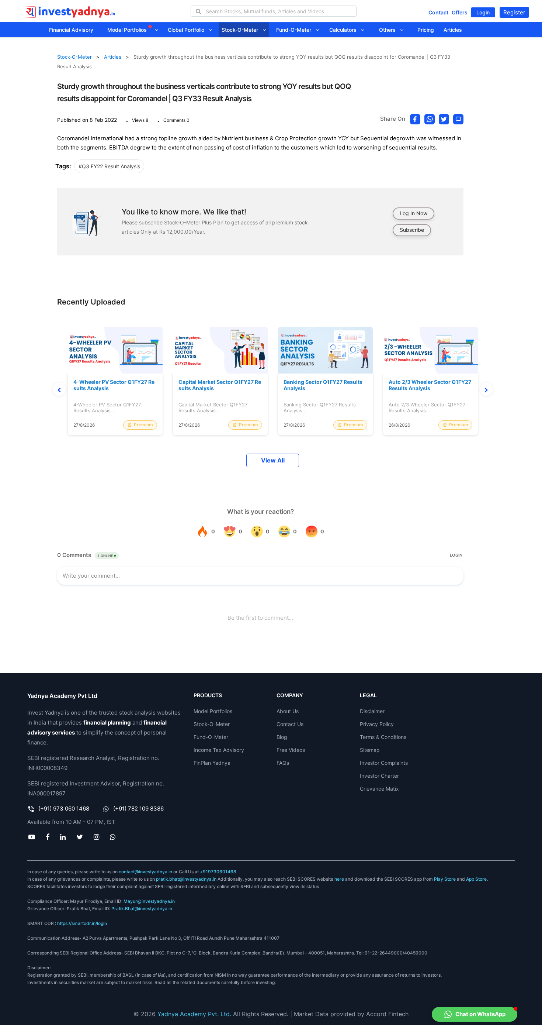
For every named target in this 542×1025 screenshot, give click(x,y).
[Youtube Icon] (32, 837)
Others (389, 30)
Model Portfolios (127, 30)
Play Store (445, 879)
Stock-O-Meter (242, 30)
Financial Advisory (71, 30)
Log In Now (413, 213)
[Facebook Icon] (48, 837)
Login (483, 12)
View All (273, 460)
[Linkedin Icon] (63, 837)
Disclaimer (372, 711)
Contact (438, 12)
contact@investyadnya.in (145, 871)
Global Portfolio (188, 30)
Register (514, 12)
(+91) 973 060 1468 (63, 808)
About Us (288, 711)
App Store (476, 879)
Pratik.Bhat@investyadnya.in (141, 908)
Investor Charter (379, 776)
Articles (453, 30)
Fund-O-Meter (296, 30)
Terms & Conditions (383, 737)
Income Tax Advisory (219, 750)
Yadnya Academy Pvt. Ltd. (194, 1014)
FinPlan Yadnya (212, 763)
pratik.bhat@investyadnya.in (186, 879)
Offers (460, 12)
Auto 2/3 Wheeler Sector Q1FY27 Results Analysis (430, 385)
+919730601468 (218, 871)
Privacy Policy (377, 724)
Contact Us (290, 724)
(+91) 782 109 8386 (138, 808)
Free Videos (291, 750)
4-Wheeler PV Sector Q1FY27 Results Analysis (113, 385)
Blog (282, 737)
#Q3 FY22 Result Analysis (109, 166)
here (339, 879)
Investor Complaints (384, 763)
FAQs (283, 763)
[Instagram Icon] (96, 837)
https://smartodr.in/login (82, 923)
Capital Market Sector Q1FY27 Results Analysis (219, 385)
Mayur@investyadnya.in (149, 901)
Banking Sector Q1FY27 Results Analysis (323, 385)
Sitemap (370, 750)
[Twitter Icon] (79, 837)
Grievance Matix (379, 788)
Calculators (345, 30)
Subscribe (412, 230)
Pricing (425, 30)
